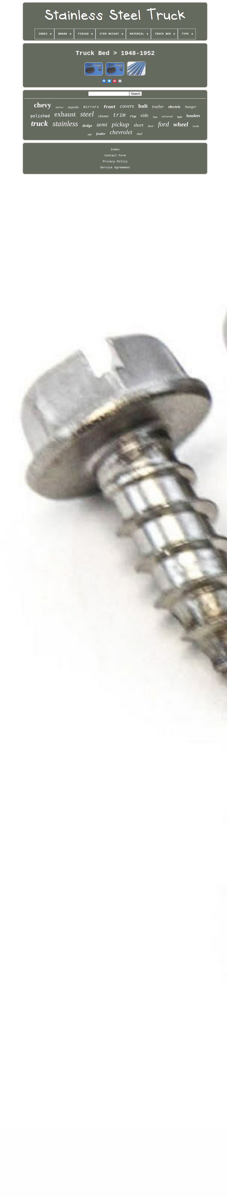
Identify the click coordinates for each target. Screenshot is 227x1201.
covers (127, 106)
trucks (196, 126)
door (151, 126)
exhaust (65, 114)
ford (163, 124)
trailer (158, 106)
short (138, 125)
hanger (190, 107)
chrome (103, 116)
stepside (73, 107)
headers (193, 115)
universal (167, 116)
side (145, 115)
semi (102, 124)
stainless (65, 124)
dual (139, 133)
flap (133, 116)
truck (39, 123)
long (155, 117)
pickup (120, 124)
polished (40, 116)
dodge (87, 126)
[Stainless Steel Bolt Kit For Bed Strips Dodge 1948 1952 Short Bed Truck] (94, 75)
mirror (59, 107)
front (109, 106)
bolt (143, 106)
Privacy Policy (115, 161)
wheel (180, 124)
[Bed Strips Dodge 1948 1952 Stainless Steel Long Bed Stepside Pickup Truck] (136, 75)
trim (119, 115)
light (179, 117)
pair (90, 134)
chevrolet (121, 132)
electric (174, 106)
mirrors (91, 107)
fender (100, 133)
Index (115, 149)
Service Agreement (115, 167)
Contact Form (115, 155)
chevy (42, 105)
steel (87, 114)
